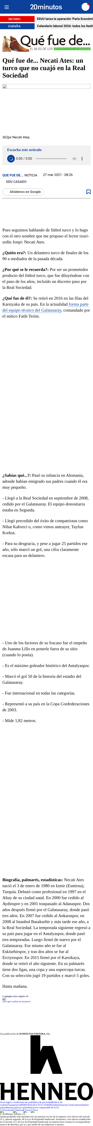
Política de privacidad (41, 1102)
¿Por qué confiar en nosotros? (16, 1001)
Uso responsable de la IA (47, 1107)
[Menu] (6, 6)
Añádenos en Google (25, 192)
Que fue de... (12, 175)
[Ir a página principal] (46, 7)
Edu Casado (16, 182)
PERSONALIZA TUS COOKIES (37, 1105)
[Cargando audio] (11, 158)
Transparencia (14, 1105)
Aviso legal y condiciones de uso (15, 1102)
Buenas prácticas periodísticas (20, 1107)
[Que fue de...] (46, 43)
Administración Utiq (63, 1105)
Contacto (76, 1105)
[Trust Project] (13, 996)
